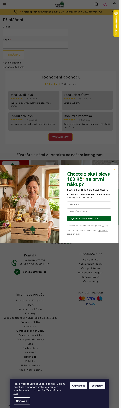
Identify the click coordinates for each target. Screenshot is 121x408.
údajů (78, 234)
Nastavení (21, 400)
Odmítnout (78, 385)
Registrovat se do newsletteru (84, 218)
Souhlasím (97, 385)
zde (16, 393)
